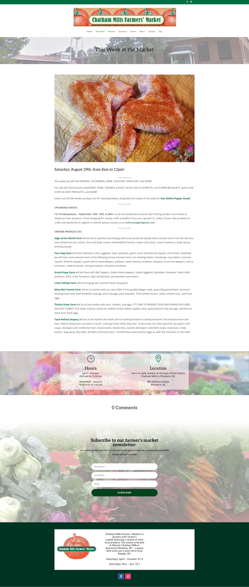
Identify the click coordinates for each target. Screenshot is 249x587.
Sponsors (123, 32)
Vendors (111, 32)
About (142, 32)
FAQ (160, 32)
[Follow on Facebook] (121, 576)
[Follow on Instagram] (128, 576)
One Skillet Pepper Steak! (175, 198)
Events (133, 32)
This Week (100, 32)
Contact (151, 32)
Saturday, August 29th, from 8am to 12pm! (89, 169)
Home (89, 32)
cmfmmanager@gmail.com (140, 222)
